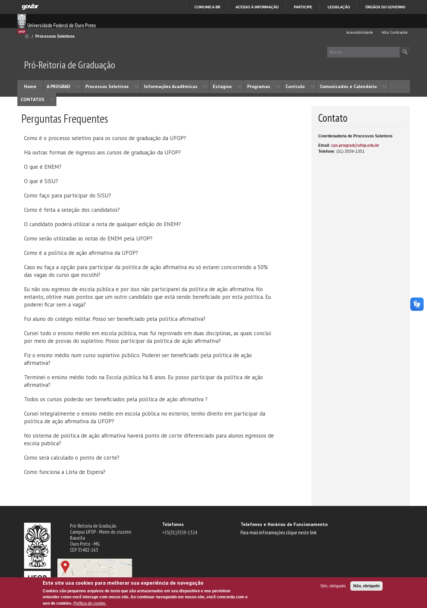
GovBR (30, 7)
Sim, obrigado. (333, 586)
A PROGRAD (58, 86)
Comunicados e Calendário (348, 86)
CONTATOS (32, 99)
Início (27, 36)
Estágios (222, 86)
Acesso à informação (257, 7)
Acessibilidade (359, 32)
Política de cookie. (89, 603)
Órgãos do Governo (385, 7)
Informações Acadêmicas (170, 86)
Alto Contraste (394, 32)
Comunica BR (207, 7)
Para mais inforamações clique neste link (279, 532)
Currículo (295, 86)
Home (30, 86)
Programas (258, 86)
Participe (303, 7)
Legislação (339, 7)
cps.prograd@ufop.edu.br (355, 145)
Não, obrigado (366, 586)
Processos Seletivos (55, 36)
